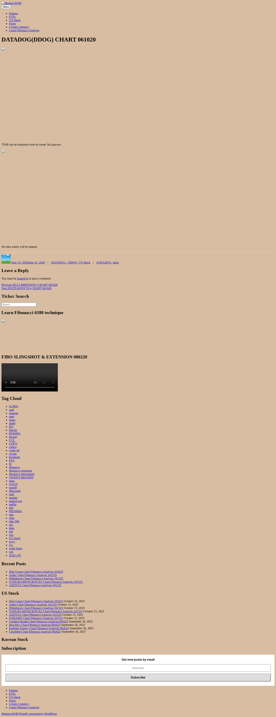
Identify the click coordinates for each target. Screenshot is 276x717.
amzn (12, 420)
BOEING (15, 433)
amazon (13, 413)
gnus (12, 480)
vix (11, 545)
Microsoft (14, 491)
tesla (11, 528)
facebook (14, 457)
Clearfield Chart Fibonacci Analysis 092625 (35, 631)
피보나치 (15, 555)
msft (11, 494)
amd (11, 416)
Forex (12, 23)
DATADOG (104, 262)
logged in (22, 278)
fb (10, 463)
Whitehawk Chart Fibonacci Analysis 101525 (36, 578)
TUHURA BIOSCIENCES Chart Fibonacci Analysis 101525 (46, 581)
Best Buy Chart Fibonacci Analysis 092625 (34, 624)
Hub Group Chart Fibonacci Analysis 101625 (36, 571)
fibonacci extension (20, 470)
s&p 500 (14, 521)
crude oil (14, 450)
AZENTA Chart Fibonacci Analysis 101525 (35, 585)
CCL (12, 440)
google (13, 487)
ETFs (12, 16)
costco (13, 447)
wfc (11, 551)
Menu (6, 6)
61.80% (13, 406)
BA (11, 426)
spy (11, 524)
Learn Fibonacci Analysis (24, 30)
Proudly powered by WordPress (38, 713)
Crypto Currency (19, 27)
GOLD (13, 484)
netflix (13, 504)
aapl (11, 409)
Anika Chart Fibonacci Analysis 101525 (33, 575)
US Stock (14, 20)
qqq (11, 514)
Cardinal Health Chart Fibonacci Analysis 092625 (38, 621)
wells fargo (15, 548)
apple (12, 423)
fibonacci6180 (10, 713)
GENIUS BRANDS (21, 477)
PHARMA (15, 511)
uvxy (12, 541)
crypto (13, 453)
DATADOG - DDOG (64, 262)
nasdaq (13, 497)
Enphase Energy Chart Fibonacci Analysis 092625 (39, 628)
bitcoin (13, 430)
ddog (116, 262)
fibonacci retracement (21, 474)
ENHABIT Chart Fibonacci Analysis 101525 (36, 618)
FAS (11, 460)
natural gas (15, 501)
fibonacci (14, 467)
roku (11, 518)
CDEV (13, 443)
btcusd (13, 436)
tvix (11, 534)
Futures (13, 13)
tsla (11, 531)
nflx (11, 507)
